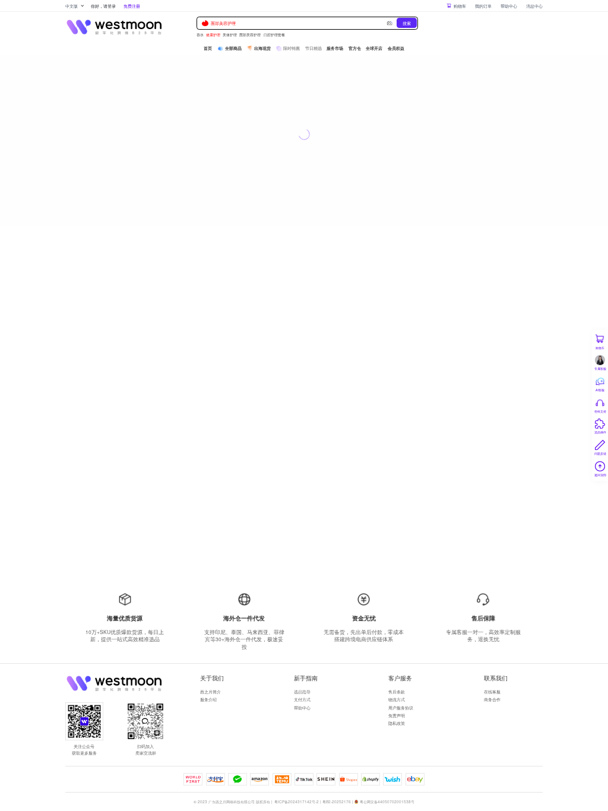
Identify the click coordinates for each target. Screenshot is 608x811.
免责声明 (396, 715)
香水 (200, 34)
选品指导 (302, 691)
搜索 (407, 23)
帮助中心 (509, 5)
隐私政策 (396, 723)
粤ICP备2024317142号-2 (296, 801)
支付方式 (302, 699)
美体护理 (230, 34)
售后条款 (396, 691)
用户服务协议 (400, 707)
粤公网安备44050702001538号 (387, 801)
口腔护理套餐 (274, 34)
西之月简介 (210, 691)
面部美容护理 (223, 23)
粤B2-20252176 (336, 801)
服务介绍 (208, 699)
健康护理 (213, 34)
